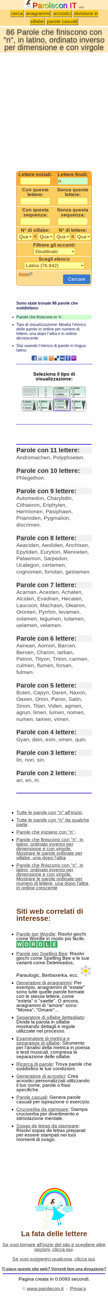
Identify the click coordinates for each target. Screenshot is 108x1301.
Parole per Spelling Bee (41, 953)
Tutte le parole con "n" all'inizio (49, 812)
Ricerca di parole (34, 1064)
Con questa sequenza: (35, 212)
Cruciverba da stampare (42, 1109)
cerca (17, 13)
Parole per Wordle (35, 934)
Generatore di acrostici (40, 1076)
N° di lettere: (73, 230)
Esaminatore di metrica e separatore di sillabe (43, 1041)
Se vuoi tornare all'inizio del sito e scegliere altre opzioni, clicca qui (54, 1247)
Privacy (78, 1288)
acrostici (62, 13)
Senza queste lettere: (72, 192)
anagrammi (38, 13)
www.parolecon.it (45, 1288)
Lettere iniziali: (35, 174)
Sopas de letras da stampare (47, 1125)
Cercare (76, 279)
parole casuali (62, 21)
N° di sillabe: (35, 230)
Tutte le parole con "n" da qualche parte (52, 822)
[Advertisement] (54, 111)
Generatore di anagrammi (44, 982)
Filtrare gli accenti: (54, 245)
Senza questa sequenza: (72, 212)
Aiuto (24, 274)
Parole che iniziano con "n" (45, 832)
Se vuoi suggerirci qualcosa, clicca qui (53, 1259)
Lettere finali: (73, 174)
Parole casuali (31, 1097)
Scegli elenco (54, 259)
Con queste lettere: (35, 192)
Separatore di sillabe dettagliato (50, 1017)
